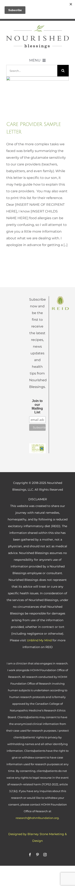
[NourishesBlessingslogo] (37, 27)
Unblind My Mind (39, 640)
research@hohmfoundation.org (37, 818)
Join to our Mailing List (37, 406)
